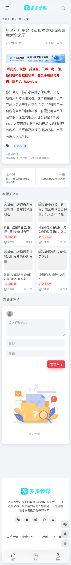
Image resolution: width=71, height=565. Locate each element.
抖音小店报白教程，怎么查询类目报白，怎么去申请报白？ (52, 231)
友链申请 (12, 537)
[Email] (52, 519)
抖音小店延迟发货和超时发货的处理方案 (18, 277)
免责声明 (27, 537)
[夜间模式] (65, 543)
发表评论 (56, 364)
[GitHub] (44, 519)
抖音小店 (16, 19)
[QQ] (26, 519)
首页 (7, 19)
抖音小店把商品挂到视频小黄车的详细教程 (18, 229)
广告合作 (43, 537)
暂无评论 (13, 299)
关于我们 (58, 537)
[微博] (35, 519)
